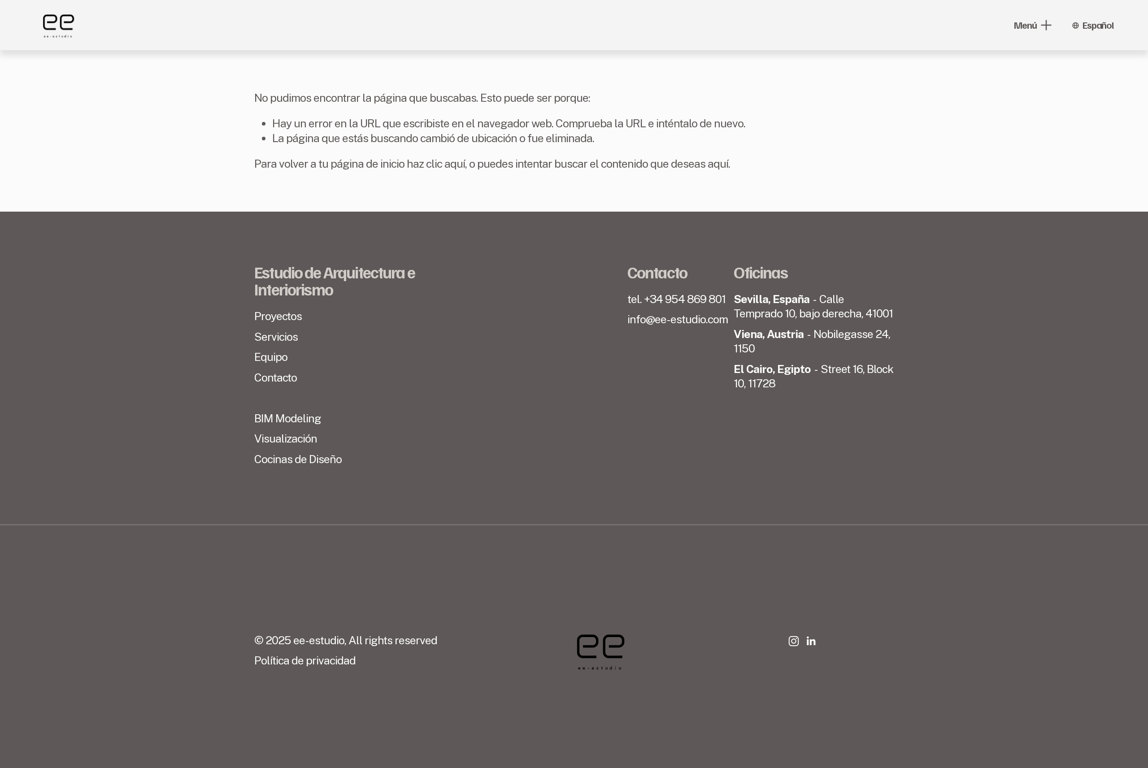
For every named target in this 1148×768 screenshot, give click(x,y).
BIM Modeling (287, 418)
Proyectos (278, 316)
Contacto (275, 377)
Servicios (276, 336)
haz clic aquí (436, 163)
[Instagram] (793, 641)
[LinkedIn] (810, 641)
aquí (718, 163)
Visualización (285, 438)
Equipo (270, 357)
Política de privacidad (305, 660)
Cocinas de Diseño (298, 459)
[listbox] (1092, 25)
